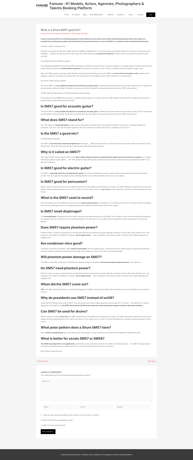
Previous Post (42, 361)
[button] (103, 15)
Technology (76, 33)
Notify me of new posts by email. (54, 425)
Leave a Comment (47, 33)
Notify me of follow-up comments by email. (57, 420)
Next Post (152, 361)
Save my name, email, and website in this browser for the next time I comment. (71, 415)
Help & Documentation (63, 33)
